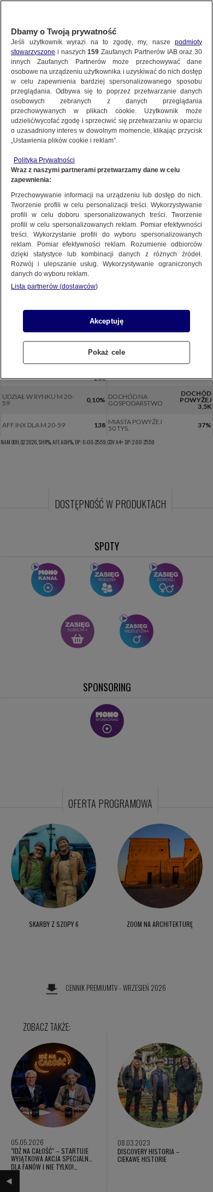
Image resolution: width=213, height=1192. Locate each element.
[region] (106, 189)
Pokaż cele (106, 352)
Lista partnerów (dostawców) (54, 286)
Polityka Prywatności (44, 160)
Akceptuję (106, 321)
